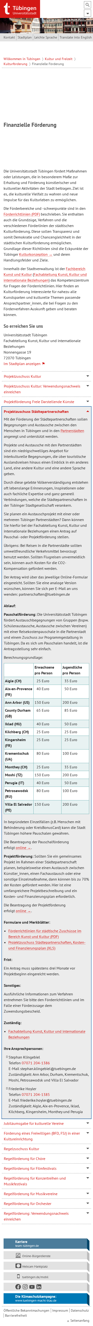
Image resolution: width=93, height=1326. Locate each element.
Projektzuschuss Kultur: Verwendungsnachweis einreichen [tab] (42, 389)
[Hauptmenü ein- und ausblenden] (87, 13)
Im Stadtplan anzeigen (22, 363)
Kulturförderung (16, 64)
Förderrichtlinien (17, 214)
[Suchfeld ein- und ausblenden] (87, 4)
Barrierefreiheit (16, 1315)
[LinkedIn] (39, 1288)
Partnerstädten (72, 430)
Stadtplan (25, 37)
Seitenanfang (79, 1320)
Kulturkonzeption (33, 254)
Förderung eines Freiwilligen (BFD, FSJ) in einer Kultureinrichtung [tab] (42, 1136)
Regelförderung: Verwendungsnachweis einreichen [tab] (36, 1216)
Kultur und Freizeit (59, 59)
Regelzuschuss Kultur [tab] (21, 1148)
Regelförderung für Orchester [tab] (27, 1203)
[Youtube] (32, 1288)
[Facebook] (18, 1288)
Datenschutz (80, 1310)
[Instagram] (25, 1288)
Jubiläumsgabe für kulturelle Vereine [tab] (34, 1123)
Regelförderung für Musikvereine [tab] (30, 1193)
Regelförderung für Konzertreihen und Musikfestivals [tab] (35, 1181)
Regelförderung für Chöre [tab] (24, 1158)
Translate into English (76, 37)
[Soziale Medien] (45, 1287)
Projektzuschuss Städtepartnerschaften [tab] (36, 411)
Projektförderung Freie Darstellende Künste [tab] (39, 401)
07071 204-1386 (36, 1062)
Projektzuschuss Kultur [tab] (22, 376)
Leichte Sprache (45, 37)
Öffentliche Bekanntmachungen (26, 1310)
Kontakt (9, 37)
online (21, 847)
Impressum (60, 1310)
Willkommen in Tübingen (22, 59)
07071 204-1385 (36, 1094)
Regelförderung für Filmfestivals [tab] (30, 1168)
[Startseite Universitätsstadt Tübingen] (20, 8)
